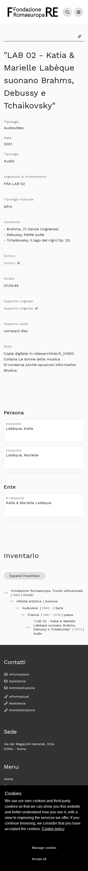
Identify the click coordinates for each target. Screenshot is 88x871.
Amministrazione (21, 688)
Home (8, 779)
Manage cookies (44, 848)
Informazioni (18, 674)
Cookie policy (53, 829)
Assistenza (17, 681)
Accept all (39, 859)
